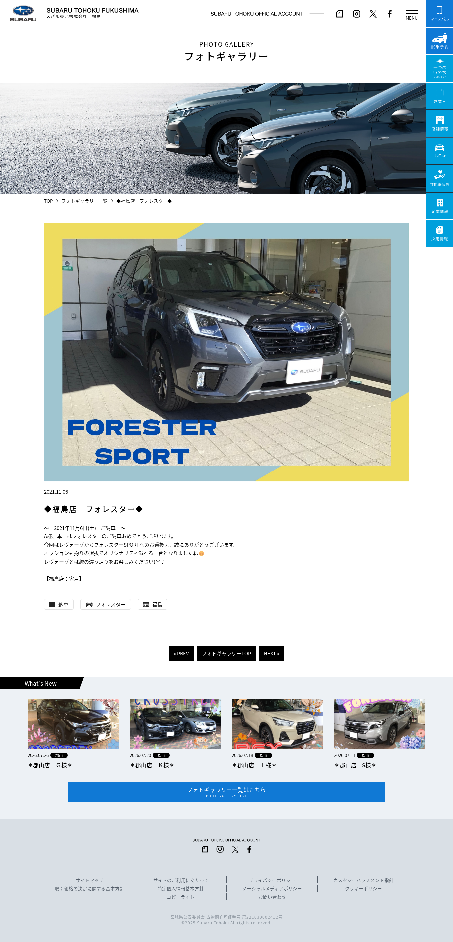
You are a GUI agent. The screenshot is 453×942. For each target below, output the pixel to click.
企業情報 (439, 206)
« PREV (181, 653)
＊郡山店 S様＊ (355, 765)
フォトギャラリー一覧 (84, 200)
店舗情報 (439, 123)
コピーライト (181, 897)
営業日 (439, 96)
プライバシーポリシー (272, 880)
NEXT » (271, 653)
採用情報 (439, 233)
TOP (48, 200)
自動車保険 (439, 178)
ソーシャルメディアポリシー (272, 888)
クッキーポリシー (363, 888)
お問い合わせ (272, 897)
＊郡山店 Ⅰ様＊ (254, 765)
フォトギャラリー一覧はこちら (226, 792)
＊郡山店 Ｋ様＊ (152, 765)
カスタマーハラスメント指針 (363, 880)
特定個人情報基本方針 (181, 888)
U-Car (439, 151)
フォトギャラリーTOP (226, 653)
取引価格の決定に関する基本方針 (89, 888)
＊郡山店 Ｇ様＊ (50, 765)
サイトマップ (89, 880)
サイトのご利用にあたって (181, 880)
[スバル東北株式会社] (92, 13)
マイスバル (439, 13)
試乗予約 (439, 41)
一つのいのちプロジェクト (439, 68)
